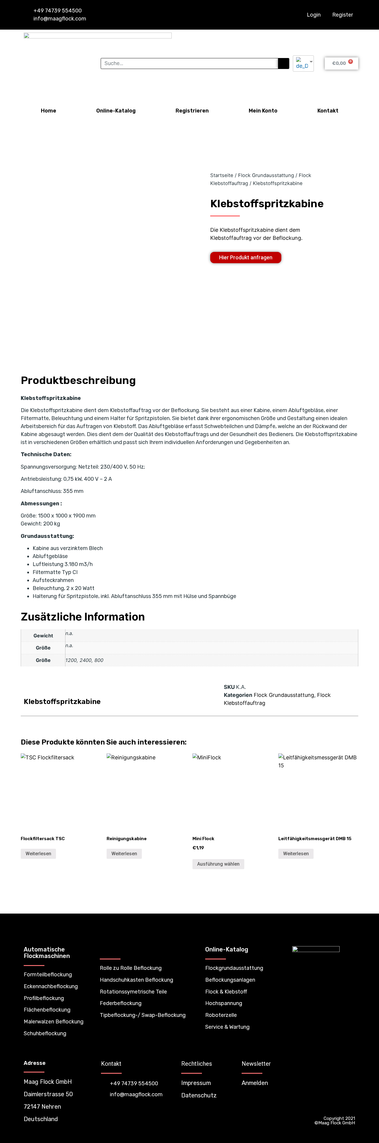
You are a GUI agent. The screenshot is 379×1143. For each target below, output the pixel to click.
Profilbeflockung (44, 998)
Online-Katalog (116, 110)
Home (48, 110)
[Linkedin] (338, 1106)
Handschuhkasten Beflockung (136, 980)
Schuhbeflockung (45, 1033)
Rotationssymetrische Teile (133, 991)
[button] (245, 257)
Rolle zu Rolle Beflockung (131, 968)
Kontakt (327, 110)
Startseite (221, 175)
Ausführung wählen (218, 864)
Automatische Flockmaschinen (47, 952)
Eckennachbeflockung (51, 986)
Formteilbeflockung (48, 974)
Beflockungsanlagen (230, 980)
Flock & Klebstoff (226, 991)
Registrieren (192, 110)
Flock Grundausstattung (266, 175)
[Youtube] (350, 1106)
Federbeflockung (121, 1003)
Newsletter (256, 1063)
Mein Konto (263, 110)
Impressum (196, 1082)
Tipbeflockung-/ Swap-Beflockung (143, 1015)
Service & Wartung (227, 1027)
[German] (301, 63)
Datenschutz (199, 1095)
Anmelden (255, 1082)
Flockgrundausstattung (234, 968)
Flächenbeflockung (47, 1010)
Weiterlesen (38, 853)
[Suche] (283, 63)
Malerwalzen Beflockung (53, 1021)
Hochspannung (223, 1003)
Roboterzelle (221, 1015)
